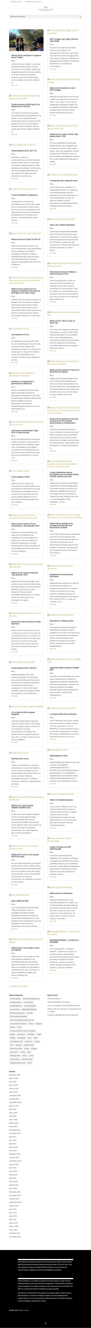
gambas (12, 1034)
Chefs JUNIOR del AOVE (20, 901)
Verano (29, 1063)
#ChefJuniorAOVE (15, 1002)
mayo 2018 (13, 1113)
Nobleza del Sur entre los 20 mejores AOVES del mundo (25, 855)
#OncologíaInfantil (30, 1006)
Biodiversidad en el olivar (59, 755)
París (29, 1052)
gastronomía (21, 1034)
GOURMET (31, 1034)
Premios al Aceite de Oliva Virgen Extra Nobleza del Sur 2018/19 (25, 105)
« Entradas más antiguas (18, 986)
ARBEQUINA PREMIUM (29, 1009)
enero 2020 (13, 1092)
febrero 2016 (13, 1185)
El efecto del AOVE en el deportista (24, 195)
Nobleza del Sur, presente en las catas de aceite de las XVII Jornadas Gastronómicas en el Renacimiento (64, 420)
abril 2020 (12, 1082)
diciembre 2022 (14, 1075)
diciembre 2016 (14, 1154)
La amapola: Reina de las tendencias (63, 714)
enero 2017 (13, 1150)
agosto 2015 (13, 1206)
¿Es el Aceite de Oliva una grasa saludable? (23, 713)
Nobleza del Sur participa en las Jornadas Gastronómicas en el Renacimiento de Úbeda (61, 525)
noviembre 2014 (15, 1237)
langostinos (29, 1041)
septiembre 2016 (15, 1161)
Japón (36, 1038)
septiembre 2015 (15, 1202)
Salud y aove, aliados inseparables (62, 225)
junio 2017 (13, 1140)
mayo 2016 (13, 1175)
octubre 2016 (14, 1157)
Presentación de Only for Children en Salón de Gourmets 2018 (63, 272)
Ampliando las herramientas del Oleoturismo (61, 575)
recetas (31, 1055)
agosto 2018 (13, 1106)
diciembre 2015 (14, 1192)
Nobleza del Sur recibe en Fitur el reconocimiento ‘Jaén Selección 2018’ (25, 524)
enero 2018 (13, 1126)
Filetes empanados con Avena (58, 1002)
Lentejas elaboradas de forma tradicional (62, 1015)
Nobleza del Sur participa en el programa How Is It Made (26, 56)
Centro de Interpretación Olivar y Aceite (22, 1020)
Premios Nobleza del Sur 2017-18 (24, 150)
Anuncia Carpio (15, 1009)
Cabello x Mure (23, 1310)
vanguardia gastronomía (17, 1063)
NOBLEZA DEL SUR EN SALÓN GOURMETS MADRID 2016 (22, 806)
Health (39, 1034)
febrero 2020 (13, 1088)
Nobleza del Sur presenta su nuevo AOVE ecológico (62, 89)
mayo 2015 (13, 1216)
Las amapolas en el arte (20, 334)
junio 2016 (13, 1171)
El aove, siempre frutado (20, 476)
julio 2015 (12, 1209)
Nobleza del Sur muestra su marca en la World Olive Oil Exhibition (64, 370)
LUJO (12, 1045)
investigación (21, 1038)
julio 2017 (12, 1137)
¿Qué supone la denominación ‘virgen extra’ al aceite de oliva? (24, 431)
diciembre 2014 (14, 1233)
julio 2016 (12, 1168)
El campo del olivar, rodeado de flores (63, 180)
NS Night (34, 1048)
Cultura (31, 1023)
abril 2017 (12, 1144)
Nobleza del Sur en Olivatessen (61, 893)
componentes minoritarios (18, 1023)
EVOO (19, 1027)
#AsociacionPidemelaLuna (31, 999)
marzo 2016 (13, 1181)
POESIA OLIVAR (15, 1055)
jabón (29, 1038)
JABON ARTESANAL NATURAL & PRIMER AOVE (64, 668)
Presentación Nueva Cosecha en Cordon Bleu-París (26, 622)
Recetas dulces (15, 1059)
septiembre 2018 (15, 1102)
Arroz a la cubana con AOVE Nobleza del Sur (63, 1005)
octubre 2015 (14, 1199)
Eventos (12, 1027)
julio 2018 (12, 1109)
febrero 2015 (13, 1226)
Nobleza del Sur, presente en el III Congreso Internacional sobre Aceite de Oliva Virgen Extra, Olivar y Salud (25, 291)
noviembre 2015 (15, 1195)
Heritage (12, 1038)
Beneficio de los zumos (20, 758)
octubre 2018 (14, 1099)
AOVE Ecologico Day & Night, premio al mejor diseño (64, 40)
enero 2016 (13, 1188)
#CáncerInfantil (28, 1002)
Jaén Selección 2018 (16, 1041)
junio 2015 (13, 1213)
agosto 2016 (13, 1164)
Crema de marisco (54, 998)
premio (24, 1055)
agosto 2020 (13, 1078)
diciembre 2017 (14, 1130)
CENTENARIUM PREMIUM (18, 1016)
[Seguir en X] (73, 1317)
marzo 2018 (13, 1119)
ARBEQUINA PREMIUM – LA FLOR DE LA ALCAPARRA (64, 941)
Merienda (19, 1045)
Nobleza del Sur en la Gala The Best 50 (25, 239)
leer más (14, 85)
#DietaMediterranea (16, 1006)
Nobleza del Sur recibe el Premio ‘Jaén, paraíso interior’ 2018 (64, 135)
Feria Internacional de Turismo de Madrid (22, 1031)
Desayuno (38, 1023)
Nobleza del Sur (29, 1045)
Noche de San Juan (16, 1048)
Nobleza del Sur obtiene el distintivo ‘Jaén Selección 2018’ (24, 573)
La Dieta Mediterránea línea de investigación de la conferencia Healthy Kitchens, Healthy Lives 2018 (64, 474)
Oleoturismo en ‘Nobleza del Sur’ (62, 620)
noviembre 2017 (15, 1133)
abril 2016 (12, 1178)
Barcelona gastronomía (17, 1013)
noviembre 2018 (15, 1095)
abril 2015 (12, 1219)
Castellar (29, 1013)
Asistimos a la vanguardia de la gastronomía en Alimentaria (22, 382)
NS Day (26, 1048)
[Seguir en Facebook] (67, 1317)
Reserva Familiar (27, 1059)
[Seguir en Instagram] (79, 1317)
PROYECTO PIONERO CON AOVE (61, 800)
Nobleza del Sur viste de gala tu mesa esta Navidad (25, 949)
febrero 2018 (13, 1123)
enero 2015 (13, 1230)
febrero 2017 (13, 1147)
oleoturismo (14, 1052)
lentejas (37, 1041)
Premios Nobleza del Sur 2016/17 (24, 668)
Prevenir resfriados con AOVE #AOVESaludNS (60, 848)
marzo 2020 (13, 1085)
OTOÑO (22, 1052)
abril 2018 (12, 1116)
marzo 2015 (13, 1223)
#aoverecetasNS (15, 999)
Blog (13, 61)
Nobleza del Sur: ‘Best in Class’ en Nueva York (62, 321)
